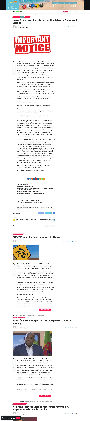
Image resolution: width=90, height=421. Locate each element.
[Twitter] (30, 179)
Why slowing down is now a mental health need (26, 186)
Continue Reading (45, 309)
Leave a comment (50, 226)
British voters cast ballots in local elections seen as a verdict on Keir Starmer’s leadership (34, 195)
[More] (44, 179)
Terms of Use (12, 418)
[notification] (69, 12)
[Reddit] (32, 179)
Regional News (21, 317)
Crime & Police (16, 403)
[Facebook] (28, 179)
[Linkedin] (34, 179)
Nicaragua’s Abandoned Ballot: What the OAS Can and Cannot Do (29, 191)
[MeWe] (38, 179)
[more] (27, 11)
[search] (71, 11)
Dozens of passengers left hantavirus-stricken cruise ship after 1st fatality (31, 193)
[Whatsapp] (42, 179)
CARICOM (15, 234)
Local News (20, 234)
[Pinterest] (36, 179)
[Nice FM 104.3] (19, 11)
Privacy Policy (4, 418)
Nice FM (17, 25)
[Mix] (40, 179)
